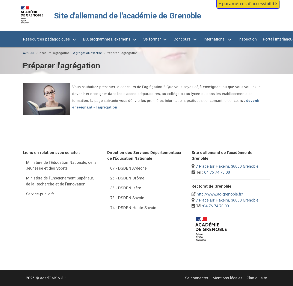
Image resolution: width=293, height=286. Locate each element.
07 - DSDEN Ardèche (128, 168)
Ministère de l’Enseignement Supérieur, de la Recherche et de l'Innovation (60, 181)
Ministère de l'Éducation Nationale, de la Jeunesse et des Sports (61, 165)
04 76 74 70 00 (217, 172)
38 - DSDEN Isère (125, 188)
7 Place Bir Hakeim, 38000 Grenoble (227, 166)
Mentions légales (227, 278)
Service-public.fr (40, 194)
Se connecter (196, 278)
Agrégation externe (87, 53)
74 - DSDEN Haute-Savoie (133, 207)
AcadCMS (53, 278)
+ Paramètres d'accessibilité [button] (248, 3)
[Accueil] (32, 24)
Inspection (247, 39)
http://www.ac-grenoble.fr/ (220, 194)
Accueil (28, 53)
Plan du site (256, 278)
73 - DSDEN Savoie (127, 198)
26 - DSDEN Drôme (127, 178)
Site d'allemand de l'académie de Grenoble (127, 15)
